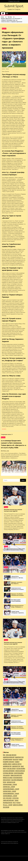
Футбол (4, 28)
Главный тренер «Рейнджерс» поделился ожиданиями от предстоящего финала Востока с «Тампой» (17, 612)
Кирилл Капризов (20, 770)
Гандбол (17, 761)
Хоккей (6, 507)
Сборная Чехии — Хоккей (9, 791)
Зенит (22, 766)
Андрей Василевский (8, 757)
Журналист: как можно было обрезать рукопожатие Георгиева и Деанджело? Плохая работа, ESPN (17, 583)
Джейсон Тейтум (16, 764)
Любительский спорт (16, 775)
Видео (21, 759)
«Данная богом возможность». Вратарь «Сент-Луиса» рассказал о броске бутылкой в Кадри (17, 577)
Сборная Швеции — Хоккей (10, 795)
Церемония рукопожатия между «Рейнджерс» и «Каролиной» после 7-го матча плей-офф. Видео (17, 606)
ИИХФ (4, 768)
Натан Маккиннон (17, 777)
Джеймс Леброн (7, 764)
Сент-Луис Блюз (7, 798)
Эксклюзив (6, 807)
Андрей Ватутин (19, 757)
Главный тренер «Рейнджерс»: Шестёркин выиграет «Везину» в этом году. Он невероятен (13, 570)
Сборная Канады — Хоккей (10, 784)
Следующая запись (6, 434)
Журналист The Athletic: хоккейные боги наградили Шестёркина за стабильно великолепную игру (17, 594)
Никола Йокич (7, 779)
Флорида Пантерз (7, 802)
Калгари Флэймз (20, 768)
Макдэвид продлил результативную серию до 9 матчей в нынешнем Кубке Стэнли (14, 549)
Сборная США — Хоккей (9, 786)
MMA (4, 754)
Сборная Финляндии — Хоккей (11, 789)
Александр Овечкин (11, 754)
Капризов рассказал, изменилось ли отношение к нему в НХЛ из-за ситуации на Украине (17, 589)
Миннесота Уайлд (8, 777)
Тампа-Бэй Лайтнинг (8, 800)
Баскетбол (16, 759)
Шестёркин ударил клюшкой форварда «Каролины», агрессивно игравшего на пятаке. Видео (17, 600)
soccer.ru (4, 429)
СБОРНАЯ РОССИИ (11, 782)
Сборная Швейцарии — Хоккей (11, 793)
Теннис (16, 800)
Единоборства (16, 766)
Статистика (15, 798)
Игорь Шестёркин (11, 768)
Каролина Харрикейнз (9, 770)
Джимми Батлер (7, 766)
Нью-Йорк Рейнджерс (17, 779)
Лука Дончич (6, 775)
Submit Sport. (14, 6)
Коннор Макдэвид (19, 773)
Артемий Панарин (7, 759)
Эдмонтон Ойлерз (18, 804)
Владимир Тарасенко (8, 761)
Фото (14, 802)
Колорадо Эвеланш (8, 773)
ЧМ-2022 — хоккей (7, 804)
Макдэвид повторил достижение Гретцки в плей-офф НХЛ (13, 510)
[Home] (3, 13)
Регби (4, 782)
